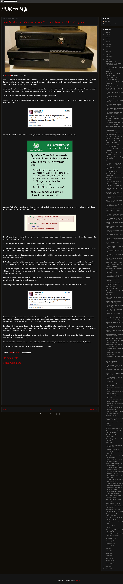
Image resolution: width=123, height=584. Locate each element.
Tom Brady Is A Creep (112, 272)
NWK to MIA (14, 9)
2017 (106, 49)
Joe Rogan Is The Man (112, 86)
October (108, 541)
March (108, 558)
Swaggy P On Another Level (114, 338)
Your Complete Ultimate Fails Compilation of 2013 (114, 464)
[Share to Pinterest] (30, 352)
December (109, 61)
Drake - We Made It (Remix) (114, 262)
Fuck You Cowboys (111, 161)
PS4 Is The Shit (110, 295)
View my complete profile (110, 23)
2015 (106, 54)
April (107, 555)
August (108, 545)
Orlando (107, 21)
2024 (106, 32)
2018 (106, 47)
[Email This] (23, 352)
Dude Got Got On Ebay (112, 449)
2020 (106, 42)
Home (50, 409)
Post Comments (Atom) (53, 414)
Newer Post (6, 409)
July (107, 548)
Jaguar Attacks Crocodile (113, 503)
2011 (106, 568)
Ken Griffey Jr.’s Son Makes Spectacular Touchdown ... (114, 104)
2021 (106, 39)
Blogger (78, 580)
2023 (106, 34)
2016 (106, 52)
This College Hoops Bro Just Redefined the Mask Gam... (114, 219)
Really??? (109, 71)
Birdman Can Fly (111, 381)
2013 (106, 59)
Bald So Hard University (112, 171)
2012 (106, 566)
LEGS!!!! (108, 426)
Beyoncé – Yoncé (111, 415)
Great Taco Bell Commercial (114, 185)
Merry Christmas (110, 359)
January (108, 563)
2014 (106, 56)
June (107, 550)
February (109, 560)
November (109, 538)
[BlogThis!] (25, 352)
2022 (106, 37)
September (109, 543)
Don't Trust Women (111, 116)
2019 (106, 44)
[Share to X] (27, 352)
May (107, 553)
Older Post (93, 409)
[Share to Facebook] (28, 352)
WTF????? (109, 443)
